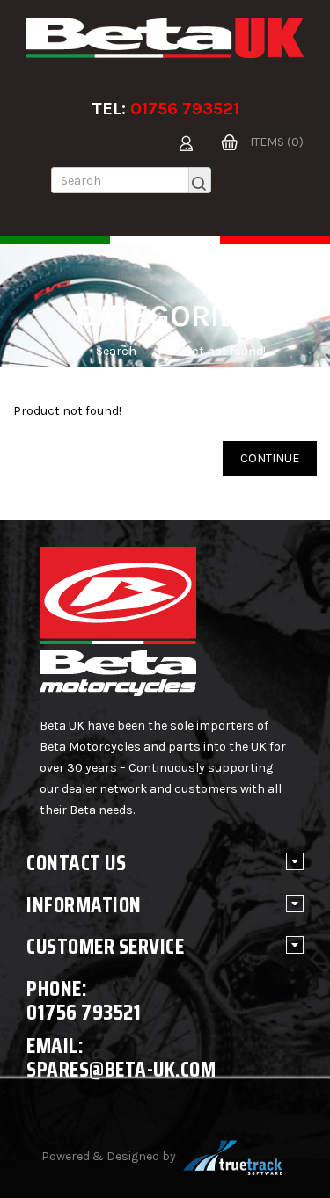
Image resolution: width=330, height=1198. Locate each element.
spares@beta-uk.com (121, 1069)
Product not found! (212, 351)
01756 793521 (184, 108)
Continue (269, 458)
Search (116, 351)
